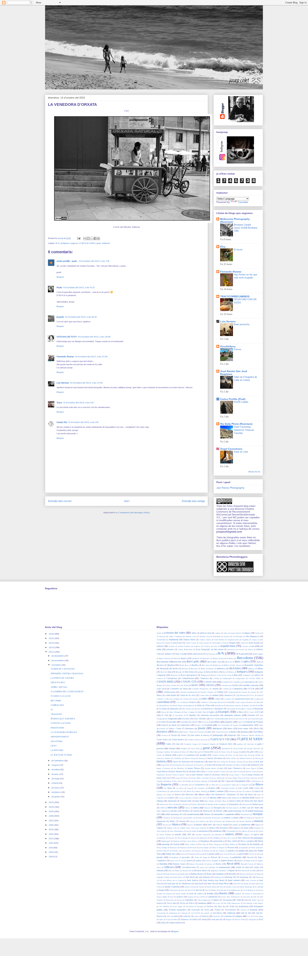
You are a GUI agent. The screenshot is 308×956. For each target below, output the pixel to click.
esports (228, 721)
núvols (178, 834)
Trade (231, 906)
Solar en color (241, 451)
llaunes (160, 795)
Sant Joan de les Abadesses (179, 883)
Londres (170, 797)
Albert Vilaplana (175, 636)
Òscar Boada (182, 838)
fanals (201, 728)
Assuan (241, 649)
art (252, 646)
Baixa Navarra (164, 658)
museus (258, 821)
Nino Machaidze (176, 831)
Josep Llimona (254, 774)
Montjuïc (258, 814)
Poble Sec (170, 853)
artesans (170, 649)
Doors (163, 712)
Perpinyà (183, 848)
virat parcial (216, 919)
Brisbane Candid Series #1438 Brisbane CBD (245, 227)
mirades (174, 811)
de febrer (56, 792)
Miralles (185, 811)
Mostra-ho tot (254, 472)
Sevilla (210, 893)
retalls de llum (242, 867)
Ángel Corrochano (231, 448)
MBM (162, 808)
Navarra (224, 827)
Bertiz (203, 669)
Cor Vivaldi (181, 702)
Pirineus (197, 851)
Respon (60, 277)
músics (199, 824)
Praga (205, 857)
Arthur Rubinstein (185, 649)
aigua (247, 633)
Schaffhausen (234, 890)
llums (250, 794)
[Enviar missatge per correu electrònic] (78, 238)
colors (217, 699)
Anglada (245, 640)
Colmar (195, 699)
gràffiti (180, 755)
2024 (51, 643)
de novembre (58, 660)
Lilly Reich (187, 791)
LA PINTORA (57, 750)
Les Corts (243, 788)
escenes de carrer (189, 722)
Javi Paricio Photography (230, 487)
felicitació (217, 728)
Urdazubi (184, 913)
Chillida (220, 692)
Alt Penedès (238, 636)
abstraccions (205, 633)
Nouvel (252, 831)
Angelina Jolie (233, 640)
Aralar (242, 643)
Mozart (258, 818)
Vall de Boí (246, 913)
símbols (238, 894)
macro (225, 797)
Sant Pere (223, 883)
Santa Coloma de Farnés (194, 887)
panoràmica (218, 841)
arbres (160, 646)
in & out (259, 761)
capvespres (249, 682)
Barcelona (245, 658)
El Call (259, 712)
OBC (189, 834)
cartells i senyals (250, 685)
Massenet (246, 804)
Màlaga (160, 801)
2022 (51, 651)
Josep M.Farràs (181, 778)
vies (175, 919)
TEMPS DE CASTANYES (63, 668)
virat (204, 919)
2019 (51, 811)
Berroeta (194, 669)
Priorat (214, 857)
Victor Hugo (258, 916)
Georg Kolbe (238, 749)
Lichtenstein (162, 791)
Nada (218, 825)
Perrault (193, 848)
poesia (183, 854)
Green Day (243, 755)
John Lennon (221, 772)
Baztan (170, 665)
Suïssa (179, 900)
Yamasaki (252, 919)
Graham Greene (218, 755)
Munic (172, 821)
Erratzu (162, 722)
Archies (171, 646)
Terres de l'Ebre (186, 903)
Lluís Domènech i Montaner (223, 794)
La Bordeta (183, 785)
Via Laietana (226, 916)
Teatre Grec (256, 900)
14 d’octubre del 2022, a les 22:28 (91, 356)
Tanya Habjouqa (203, 900)
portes (160, 857)
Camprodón (240, 678)
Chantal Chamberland (188, 692)
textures (202, 903)
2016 (51, 825)
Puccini (250, 857)
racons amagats (212, 861)
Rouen (251, 874)
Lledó (168, 795)
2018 (51, 815)
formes (244, 731)
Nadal (225, 824)
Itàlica (237, 765)
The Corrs (216, 903)
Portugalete (173, 857)
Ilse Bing (249, 762)
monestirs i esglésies (224, 814)
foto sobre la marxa (200, 735)
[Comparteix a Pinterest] (98, 238)
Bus (236, 675)
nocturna (203, 831)
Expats (235, 725)
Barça (231, 658)
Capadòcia (237, 682)
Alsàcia (226, 636)
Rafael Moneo (227, 860)
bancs (184, 658)
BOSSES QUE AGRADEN (63, 718)
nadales (235, 825)
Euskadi (208, 725)
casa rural (161, 688)
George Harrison (253, 749)
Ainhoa (258, 633)
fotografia (218, 735)
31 (52, 709)
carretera (225, 685)
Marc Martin (209, 801)
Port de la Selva (254, 854)
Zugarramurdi (175, 922)
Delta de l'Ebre (204, 705)
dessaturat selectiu (233, 706)
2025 (51, 638)
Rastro (218, 864)
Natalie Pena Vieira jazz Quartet (193, 828)
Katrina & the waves (174, 781)
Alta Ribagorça (252, 636)
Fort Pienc (258, 731)
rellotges (211, 867)
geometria (226, 749)
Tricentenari (230, 910)
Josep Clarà (220, 774)
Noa (187, 831)
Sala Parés (190, 877)
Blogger (174, 931)
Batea (259, 662)
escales (172, 721)
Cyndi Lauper (240, 702)
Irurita (219, 765)
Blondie (179, 672)
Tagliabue (189, 900)
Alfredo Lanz (204, 636)
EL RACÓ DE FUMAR (61, 754)
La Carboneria (198, 784)
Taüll (239, 900)
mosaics (217, 818)
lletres (178, 794)
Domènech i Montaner (213, 708)
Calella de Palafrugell (223, 678)
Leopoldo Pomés (228, 788)
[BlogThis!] (88, 238)
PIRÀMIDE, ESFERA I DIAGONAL (67, 673)
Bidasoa (251, 669)
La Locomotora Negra (227, 785)
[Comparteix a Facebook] (95, 238)
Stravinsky (170, 900)
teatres (160, 903)
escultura (215, 721)
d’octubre (56, 665)
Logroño (160, 798)
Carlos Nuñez (170, 685)
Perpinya (173, 848)
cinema (253, 692)
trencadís (195, 910)
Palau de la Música (189, 841)
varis (175, 916)
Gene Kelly (195, 749)
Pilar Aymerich (257, 848)
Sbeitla (213, 890)
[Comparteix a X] (91, 238)
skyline (190, 897)
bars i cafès (242, 661)
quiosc (199, 860)
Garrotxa (250, 744)
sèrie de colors (196, 893)
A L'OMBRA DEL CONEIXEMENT (67, 691)
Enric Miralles (200, 718)
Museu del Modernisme (225, 821)
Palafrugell (165, 841)
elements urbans (232, 715)
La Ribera (257, 784)
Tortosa (210, 906)
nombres (217, 831)
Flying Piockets (222, 732)
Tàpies (216, 900)
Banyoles (206, 658)
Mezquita (218, 807)
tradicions (243, 906)
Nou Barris (242, 831)
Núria (261, 831)
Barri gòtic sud (214, 661)
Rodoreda (184, 874)
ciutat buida (170, 695)
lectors (212, 788)
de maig (56, 778)
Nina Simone (162, 831)
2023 (51, 647)
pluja (251, 850)
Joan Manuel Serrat (179, 771)
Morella (199, 818)
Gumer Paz (62, 422)
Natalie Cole (172, 828)
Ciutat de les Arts (187, 695)
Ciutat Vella (204, 695)
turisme (253, 909)
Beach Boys (184, 665)
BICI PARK (56, 700)
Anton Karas (204, 643)
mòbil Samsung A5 (236, 811)
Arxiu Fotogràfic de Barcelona (209, 649)
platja (241, 850)
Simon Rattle (162, 897)
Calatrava (204, 678)
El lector (238, 249)
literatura (232, 791)
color (204, 698)
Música (176, 824)
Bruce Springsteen (189, 675)
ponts (211, 853)
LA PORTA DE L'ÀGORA (62, 678)
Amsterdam (161, 640)
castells (215, 688)
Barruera (228, 662)
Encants (185, 718)
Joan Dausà (251, 768)
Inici (126, 501)
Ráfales (240, 861)
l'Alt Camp (225, 781)
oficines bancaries (203, 835)
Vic (248, 916)
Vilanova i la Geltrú (189, 919)
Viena (168, 919)
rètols (256, 867)
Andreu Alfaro (205, 640)
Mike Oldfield (162, 811)
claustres (228, 695)
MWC (209, 824)
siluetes (222, 893)
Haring (201, 758)
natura (212, 828)
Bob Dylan (189, 672)
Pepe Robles (230, 844)
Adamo (217, 633)
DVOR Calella (241, 402)
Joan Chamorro (235, 768)
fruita (205, 740)
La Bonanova (255, 781)
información (177, 765)
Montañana (245, 814)
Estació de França (254, 721)
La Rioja (168, 788)
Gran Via (231, 755)
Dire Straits (186, 709)
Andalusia (173, 639)
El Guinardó (178, 715)
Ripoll (231, 870)
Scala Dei (222, 890)
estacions (185, 725)
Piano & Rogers (218, 848)
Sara (183, 890)
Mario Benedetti (198, 804)
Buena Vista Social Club (221, 675)
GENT (54, 745)
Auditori (168, 654)
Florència (201, 732)
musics (190, 825)
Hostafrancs (199, 761)
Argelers (197, 646)
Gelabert (184, 749)
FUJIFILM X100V (87, 243)
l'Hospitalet (239, 781)
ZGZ (261, 919)
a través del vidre (174, 632)
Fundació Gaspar (191, 744)
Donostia (258, 708)
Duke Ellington (175, 712)
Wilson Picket (240, 919)
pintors (188, 851)
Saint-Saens (178, 877)
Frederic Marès (194, 740)
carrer (194, 685)
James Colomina (163, 768)
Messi (187, 808)
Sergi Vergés (181, 894)
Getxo (183, 752)
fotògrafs (232, 735)
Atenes (250, 649)
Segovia (169, 894)
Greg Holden (255, 755)
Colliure (186, 699)
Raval (230, 863)
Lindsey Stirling (200, 791)
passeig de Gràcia (171, 844)
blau (169, 672)
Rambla (163, 863)
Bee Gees (205, 665)
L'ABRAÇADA (57, 705)
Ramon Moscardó (196, 864)
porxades (186, 857)
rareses (209, 864)
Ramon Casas (179, 864)
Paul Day (202, 844)
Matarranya (257, 804)
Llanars (248, 791)
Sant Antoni (234, 880)
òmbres (247, 835)
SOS (254, 897)
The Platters (164, 906)
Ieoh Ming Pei (222, 762)
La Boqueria (164, 784)
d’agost (55, 765)
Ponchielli (202, 854)
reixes (202, 867)
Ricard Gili (187, 871)
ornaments (161, 838)
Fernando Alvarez (230, 271)
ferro (230, 728)
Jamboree (255, 765)
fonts (233, 731)
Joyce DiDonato (218, 778)
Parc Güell (232, 841)
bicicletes (235, 668)
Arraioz (245, 646)
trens (206, 910)
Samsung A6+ (246, 877)
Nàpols (160, 828)
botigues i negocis (69, 243)
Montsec (166, 818)
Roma (209, 874)
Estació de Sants (168, 725)
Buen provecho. (242, 324)
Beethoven (217, 665)
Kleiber (188, 781)
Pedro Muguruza (215, 844)
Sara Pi (190, 890)
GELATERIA (57, 741)
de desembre (58, 655)
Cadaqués (246, 675)
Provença (225, 857)
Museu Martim (245, 821)
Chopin (244, 692)
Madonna (235, 798)
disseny (197, 709)
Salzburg (217, 877)
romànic (220, 873)
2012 (51, 843)
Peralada (242, 844)
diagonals (174, 708)
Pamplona (204, 841)
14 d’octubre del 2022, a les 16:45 (81, 317)
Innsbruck (189, 765)
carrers (210, 685)
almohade (216, 636)
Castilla (226, 689)
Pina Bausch (164, 851)
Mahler (258, 798)
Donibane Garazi (244, 709)
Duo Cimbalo (189, 712)
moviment (248, 818)
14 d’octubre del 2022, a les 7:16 (94, 261)
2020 (52, 807)
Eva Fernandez (224, 725)
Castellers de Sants (179, 688)
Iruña (209, 765)
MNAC (219, 810)
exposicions (247, 725)
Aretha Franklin (184, 646)
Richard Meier (200, 870)
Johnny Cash (250, 772)
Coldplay (176, 699)
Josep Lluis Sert (164, 778)
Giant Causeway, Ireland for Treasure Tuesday (244, 429)
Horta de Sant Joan (181, 761)
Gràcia (168, 755)
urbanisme (173, 913)
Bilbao (260, 668)
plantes (231, 850)
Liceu (256, 788)
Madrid (245, 797)
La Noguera (243, 785)
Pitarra (206, 851)
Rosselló (232, 874)
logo (259, 795)
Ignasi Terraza (237, 762)
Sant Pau (211, 883)
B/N (57, 243)
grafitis (203, 755)
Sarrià (198, 890)
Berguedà (164, 668)
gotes (243, 752)
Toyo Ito (221, 906)
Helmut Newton (246, 758)
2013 (51, 838)
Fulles (168, 744)
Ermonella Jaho (257, 719)
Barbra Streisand (219, 658)
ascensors (231, 649)
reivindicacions (189, 867)
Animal (167, 643)
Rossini (243, 874)
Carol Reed (183, 685)
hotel (211, 761)
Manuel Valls (185, 801)
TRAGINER (56, 714)
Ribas (177, 871)
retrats (160, 870)
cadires (256, 675)
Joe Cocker (208, 772)
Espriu (240, 722)
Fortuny (164, 735)
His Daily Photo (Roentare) (236, 423)
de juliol (56, 769)
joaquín (60, 317)
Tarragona (227, 900)
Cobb (259, 695)
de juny (55, 774)
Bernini (185, 669)
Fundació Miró (225, 744)
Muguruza (161, 821)
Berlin (175, 668)
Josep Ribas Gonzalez (200, 778)
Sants (161, 890)
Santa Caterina (172, 886)
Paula (59, 287)
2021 (51, 802)
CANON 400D (254, 678)
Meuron (207, 808)
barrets (177, 661)
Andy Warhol (219, 640)
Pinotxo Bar (177, 851)
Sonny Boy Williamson (230, 897)
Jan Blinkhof (179, 768)
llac (240, 791)
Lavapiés (200, 788)
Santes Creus (231, 887)
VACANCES (195, 913)
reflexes (169, 867)
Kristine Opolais (200, 781)
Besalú (211, 669)
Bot (224, 672)
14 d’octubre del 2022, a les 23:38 (86, 382)
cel (261, 688)
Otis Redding (215, 838)
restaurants (224, 867)
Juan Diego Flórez (235, 778)
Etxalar (198, 725)
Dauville (259, 702)
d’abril (55, 783)
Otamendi (203, 838)
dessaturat (219, 706)
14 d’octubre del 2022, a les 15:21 (78, 287)
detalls (246, 706)
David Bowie (164, 706)
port (241, 853)
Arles (215, 646)
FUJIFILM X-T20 (220, 739)
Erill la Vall (243, 719)
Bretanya (174, 675)
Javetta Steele (210, 768)
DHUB (254, 706)
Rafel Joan (250, 861)
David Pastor (177, 706)
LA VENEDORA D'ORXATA (64, 732)
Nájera (257, 825)
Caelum (160, 678)
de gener (56, 796)
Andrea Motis (189, 639)
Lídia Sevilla (175, 791)
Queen (189, 860)
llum (242, 794)
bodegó (200, 672)
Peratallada (255, 844)
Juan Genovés (251, 778)
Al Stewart (161, 636)
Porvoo (237, 349)
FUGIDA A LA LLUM (60, 696)
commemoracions (242, 699)
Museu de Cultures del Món (201, 821)
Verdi (215, 916)
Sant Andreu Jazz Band (213, 880)
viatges (238, 916)
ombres (229, 834)
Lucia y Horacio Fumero (189, 798)
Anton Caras (191, 643)
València (106, 243)
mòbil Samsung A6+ (174, 814)
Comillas (227, 699)
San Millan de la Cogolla (173, 880)
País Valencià (244, 838)
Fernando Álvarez (65, 356)
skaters (179, 897)
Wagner (229, 919)
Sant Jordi (199, 883)
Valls (168, 916)
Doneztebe (231, 709)
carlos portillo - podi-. (67, 261)
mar (197, 800)
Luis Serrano (63, 382)
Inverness (200, 765)
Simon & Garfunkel (253, 894)
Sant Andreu (192, 880)
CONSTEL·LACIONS (61, 723)
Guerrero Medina (164, 758)
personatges (204, 848)
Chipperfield (233, 692)
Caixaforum (171, 678)
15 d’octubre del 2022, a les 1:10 (83, 422)
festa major (243, 728)
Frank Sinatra (178, 739)
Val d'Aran (217, 913)
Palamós (176, 841)
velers (196, 916)
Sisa (171, 897)
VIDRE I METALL (59, 687)
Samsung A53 (230, 877)
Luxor (204, 798)
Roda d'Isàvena (171, 874)
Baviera (160, 665)
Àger (225, 633)
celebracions (169, 692)
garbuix (240, 744)
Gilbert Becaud (194, 752)
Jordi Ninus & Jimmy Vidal (178, 775)
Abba (194, 633)
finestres (162, 731)
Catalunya (237, 688)
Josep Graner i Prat (237, 775)
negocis (236, 828)
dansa (250, 702)
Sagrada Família (163, 877)
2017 (51, 820)
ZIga (163, 922)
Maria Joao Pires (166, 804)
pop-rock (223, 854)
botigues (242, 671)
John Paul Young (236, 772)
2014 (51, 834)
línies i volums (217, 791)
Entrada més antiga (193, 501)
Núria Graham (165, 835)
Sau (206, 890)
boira (208, 672)
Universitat (161, 913)
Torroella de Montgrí (194, 906)
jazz (221, 768)
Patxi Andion (190, 844)
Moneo (207, 814)
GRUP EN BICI (58, 682)
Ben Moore (236, 665)
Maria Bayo (221, 801)
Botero (231, 672)
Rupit (259, 874)
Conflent (257, 699)
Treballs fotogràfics (178, 910)
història (161, 761)
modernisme (193, 814)
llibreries (190, 794)
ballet (175, 658)
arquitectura (227, 645)
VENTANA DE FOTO (67, 336)
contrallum (163, 701)
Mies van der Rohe (250, 807)
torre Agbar (177, 906)
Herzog (258, 758)
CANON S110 (210, 681)
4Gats (159, 633)
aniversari (177, 643)
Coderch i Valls (163, 699)
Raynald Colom (247, 864)
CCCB (251, 688)
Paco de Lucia (229, 838)
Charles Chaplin (207, 692)
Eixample (223, 711)
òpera (256, 834)
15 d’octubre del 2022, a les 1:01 (78, 402)
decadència (190, 706)
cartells (234, 685)
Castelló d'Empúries (200, 689)
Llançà (257, 791)
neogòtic (257, 828)
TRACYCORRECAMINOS (234, 296)
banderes (195, 658)
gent (98, 243)
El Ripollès (191, 715)
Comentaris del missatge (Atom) (134, 512)
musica (165, 825)
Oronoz (171, 838)
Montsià (176, 818)
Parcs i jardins (246, 841)
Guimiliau (177, 758)
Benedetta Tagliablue (253, 665)
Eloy (222, 246)
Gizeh (216, 752)
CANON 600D (165, 681)
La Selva (179, 788)
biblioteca (221, 668)
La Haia (212, 785)
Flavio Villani (188, 732)
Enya (233, 719)
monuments (187, 818)
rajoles (260, 861)
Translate (243, 202)
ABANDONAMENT (60, 736)
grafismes (190, 755)
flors (209, 732)
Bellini (226, 665)
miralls (196, 811)
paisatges (258, 837)
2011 (51, 847)
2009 (52, 856)
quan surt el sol (176, 861)
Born (216, 672)
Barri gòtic (193, 661)
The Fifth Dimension (231, 903)
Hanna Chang (190, 758)
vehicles (186, 916)
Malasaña (172, 801)
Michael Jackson (232, 808)
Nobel (193, 831)
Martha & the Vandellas (217, 804)
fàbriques (189, 728)
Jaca (245, 765)
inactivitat (165, 765)
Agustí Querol (236, 633)
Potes (197, 857)
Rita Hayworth (243, 871)
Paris (260, 841)
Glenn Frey (225, 752)
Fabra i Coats (175, 728)
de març (56, 787)
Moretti (208, 818)
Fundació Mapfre (208, 744)
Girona (206, 752)
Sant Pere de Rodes (240, 884)
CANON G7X (188, 681)
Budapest (204, 675)
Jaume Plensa (194, 768)
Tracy (59, 402)
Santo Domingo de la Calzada (251, 887)
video (161, 919)
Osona (193, 838)
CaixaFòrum (188, 678)
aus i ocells (181, 653)
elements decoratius (210, 715)
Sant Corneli (250, 880)
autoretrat (197, 654)
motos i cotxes (231, 817)
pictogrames (243, 848)
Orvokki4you (228, 346)
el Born (240, 712)
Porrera (233, 854)
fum (178, 744)
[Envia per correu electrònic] (85, 238)
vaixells (207, 913)
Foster (184, 735)
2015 (51, 829)
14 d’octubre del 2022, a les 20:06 (94, 336)
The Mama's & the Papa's (253, 903)
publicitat (237, 857)
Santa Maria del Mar (215, 887)
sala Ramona (204, 877)
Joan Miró (196, 771)
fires (176, 732)
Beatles (195, 665)
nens (246, 827)
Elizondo (251, 715)
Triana (217, 910)
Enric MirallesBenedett (219, 719)
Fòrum (174, 735)
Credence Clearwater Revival (212, 702)
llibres (202, 794)
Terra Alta (171, 903)
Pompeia (191, 854)
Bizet (162, 672)
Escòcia (205, 722)
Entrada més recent (59, 501)
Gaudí (172, 748)
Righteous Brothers (218, 871)
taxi (246, 900)
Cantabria (226, 682)
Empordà (172, 718)
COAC (251, 695)
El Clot (164, 715)
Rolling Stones (197, 874)
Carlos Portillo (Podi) (232, 399)
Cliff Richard (241, 695)
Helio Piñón (231, 758)
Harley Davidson (214, 758)
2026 (51, 633)
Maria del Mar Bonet (253, 801)
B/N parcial (242, 653)
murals (182, 821)
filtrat (256, 728)
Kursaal (213, 781)
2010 (51, 852)
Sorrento (246, 897)
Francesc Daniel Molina (251, 735)
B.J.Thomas (210, 654)
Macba (213, 797)
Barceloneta (162, 661)
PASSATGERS (57, 727)
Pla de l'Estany (219, 851)
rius (254, 870)
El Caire (250, 712)
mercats (172, 807)
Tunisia (243, 910)
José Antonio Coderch (201, 774)
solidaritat (212, 897)
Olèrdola (218, 835)
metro (196, 807)
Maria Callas (235, 801)
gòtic (252, 752)
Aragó (232, 642)
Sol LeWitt (200, 897)
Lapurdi (190, 788)
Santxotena (174, 890)
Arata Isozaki (254, 643)
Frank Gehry (162, 739)
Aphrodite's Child (219, 643)
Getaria (176, 752)
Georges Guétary (163, 752)
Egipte (211, 712)
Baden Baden (258, 654)
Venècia (205, 916)
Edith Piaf (202, 712)
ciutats (215, 695)
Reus (170, 871)
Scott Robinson (249, 890)
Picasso (230, 847)
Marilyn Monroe (182, 804)
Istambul (229, 765)
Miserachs (207, 811)
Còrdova (192, 702)
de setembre (58, 760)
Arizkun (207, 646)
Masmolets (233, 804)
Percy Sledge (162, 848)
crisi (228, 702)
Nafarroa (245, 824)
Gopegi (235, 752)
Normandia (230, 831)
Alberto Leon (191, 636)
